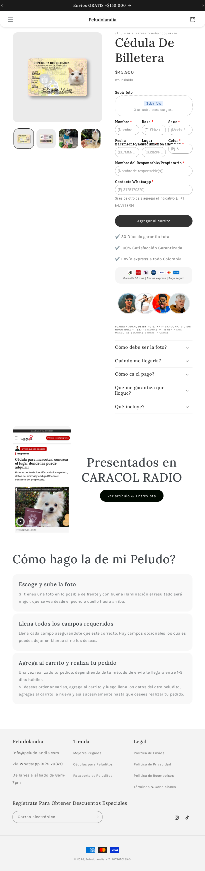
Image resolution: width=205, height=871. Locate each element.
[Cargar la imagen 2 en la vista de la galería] (46, 139)
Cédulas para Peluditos (93, 764)
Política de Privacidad (152, 764)
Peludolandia (95, 859)
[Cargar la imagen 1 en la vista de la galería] (24, 139)
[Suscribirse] (96, 817)
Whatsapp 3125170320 (41, 763)
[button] (10, 19)
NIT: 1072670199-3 (118, 859)
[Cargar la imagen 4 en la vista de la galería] (91, 139)
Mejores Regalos (87, 753)
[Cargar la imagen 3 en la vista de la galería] (68, 139)
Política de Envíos (149, 753)
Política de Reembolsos (154, 775)
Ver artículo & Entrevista (132, 496)
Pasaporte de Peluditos (92, 775)
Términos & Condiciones (155, 787)
